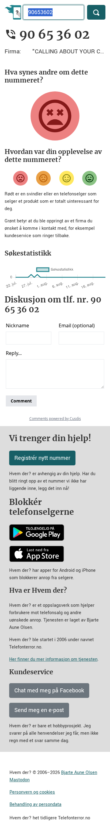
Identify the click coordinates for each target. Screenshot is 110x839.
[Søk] (96, 12)
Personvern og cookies (32, 792)
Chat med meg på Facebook (49, 691)
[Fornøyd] (66, 178)
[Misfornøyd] (43, 178)
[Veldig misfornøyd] (20, 178)
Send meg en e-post (39, 710)
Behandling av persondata (35, 804)
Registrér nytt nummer (42, 458)
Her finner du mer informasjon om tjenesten (53, 659)
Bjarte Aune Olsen (79, 772)
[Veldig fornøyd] (89, 178)
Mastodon (19, 780)
